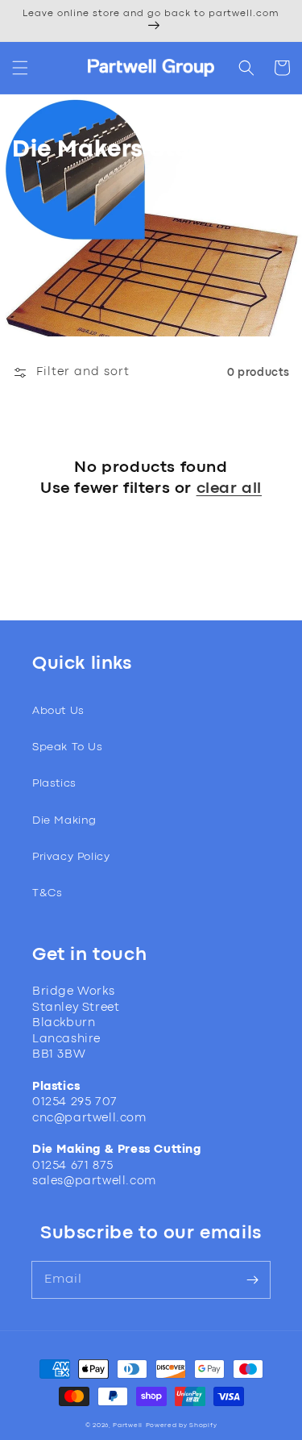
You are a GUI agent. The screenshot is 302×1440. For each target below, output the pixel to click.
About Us (58, 711)
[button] (20, 68)
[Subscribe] (252, 1279)
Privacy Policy (71, 857)
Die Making (64, 820)
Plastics (54, 783)
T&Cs (47, 893)
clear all (229, 488)
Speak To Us (67, 747)
